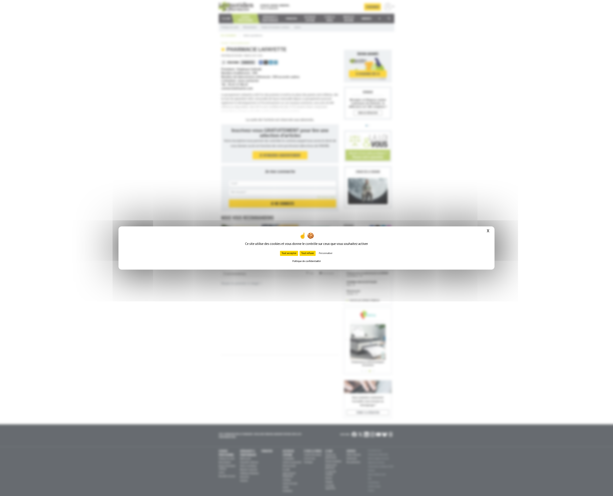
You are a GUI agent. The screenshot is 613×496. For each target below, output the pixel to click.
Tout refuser (307, 253)
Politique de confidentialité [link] (306, 261)
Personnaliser (326, 253)
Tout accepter (289, 253)
